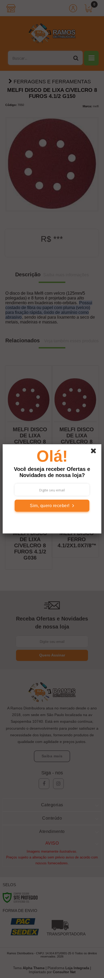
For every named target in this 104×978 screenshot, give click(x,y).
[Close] (95, 452)
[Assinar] (52, 506)
